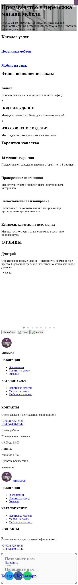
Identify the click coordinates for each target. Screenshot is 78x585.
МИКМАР (19, 480)
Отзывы (14, 373)
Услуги (59, 5)
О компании (41, 7)
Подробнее (9, 332)
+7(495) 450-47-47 (12, 424)
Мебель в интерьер (20, 394)
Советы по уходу (19, 370)
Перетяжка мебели (20, 387)
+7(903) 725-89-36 (12, 420)
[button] (24, 327)
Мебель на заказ (18, 391)
